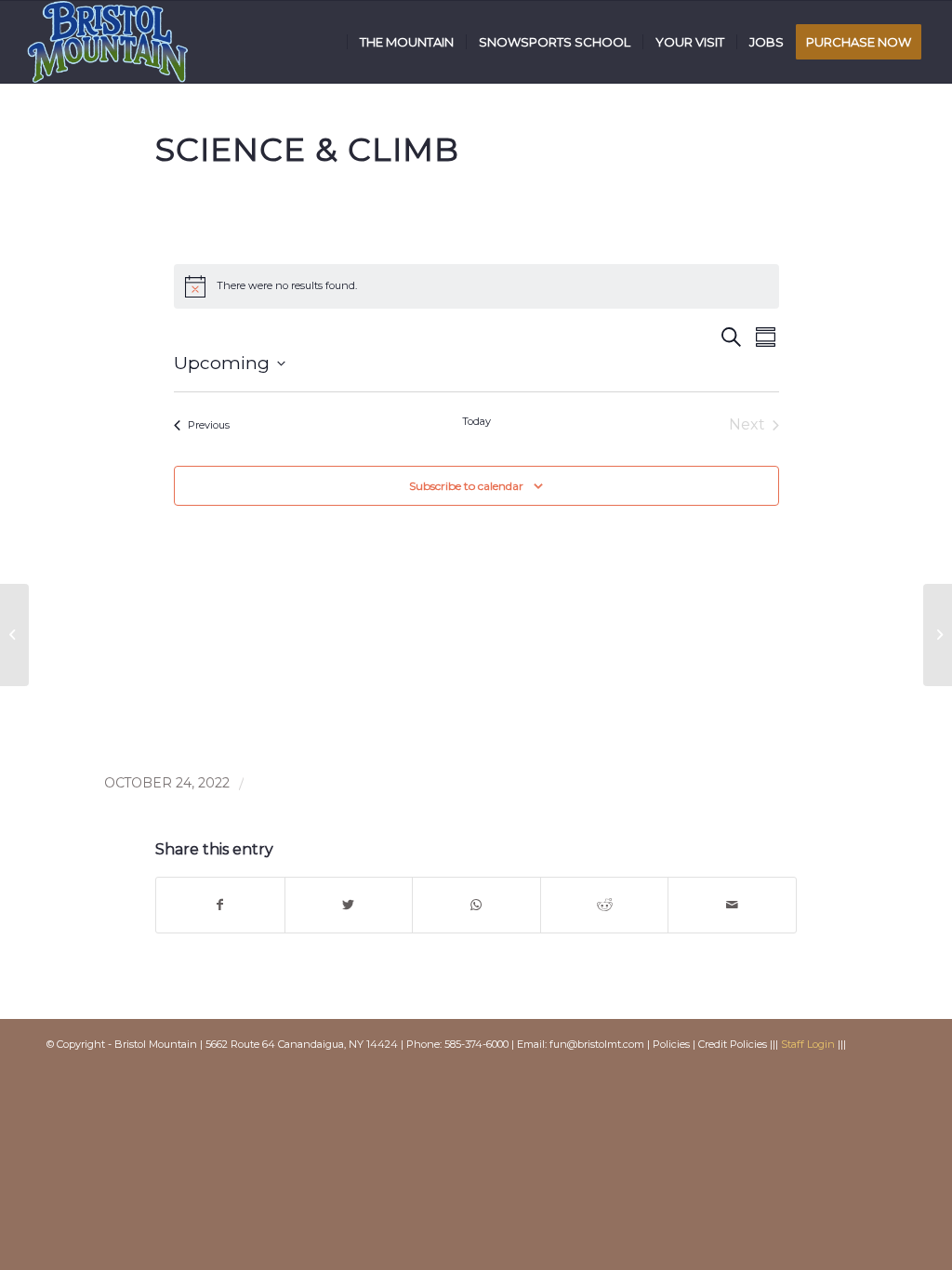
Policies (671, 1044)
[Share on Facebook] (220, 905)
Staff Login (808, 1044)
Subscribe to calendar (466, 486)
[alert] (476, 286)
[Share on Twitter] (349, 905)
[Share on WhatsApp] (476, 905)
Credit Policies (732, 1044)
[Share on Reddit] (604, 905)
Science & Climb (307, 149)
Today (476, 421)
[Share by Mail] (732, 905)
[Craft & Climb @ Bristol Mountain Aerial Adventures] (14, 635)
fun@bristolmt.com (596, 1044)
